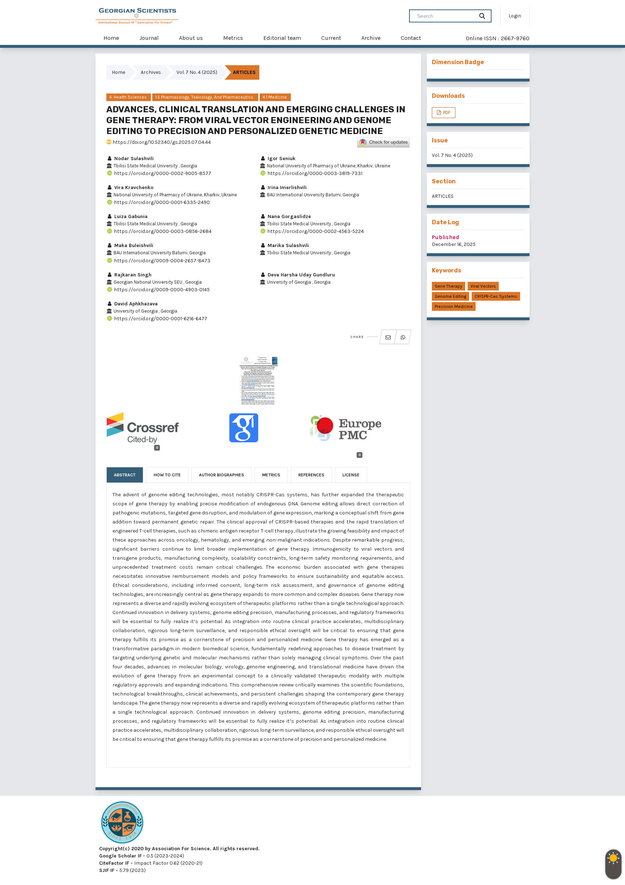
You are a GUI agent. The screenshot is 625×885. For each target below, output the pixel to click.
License (351, 474)
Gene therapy (448, 286)
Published (445, 237)
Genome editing (450, 296)
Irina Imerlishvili (286, 187)
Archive (370, 37)
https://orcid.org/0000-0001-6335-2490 (161, 202)
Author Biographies (221, 474)
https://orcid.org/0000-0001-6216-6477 (160, 319)
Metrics (233, 37)
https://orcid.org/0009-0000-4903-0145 (161, 290)
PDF (446, 112)
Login (515, 16)
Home (111, 37)
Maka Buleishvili (133, 245)
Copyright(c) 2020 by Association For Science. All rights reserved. (179, 849)
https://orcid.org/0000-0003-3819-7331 (314, 173)
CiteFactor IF (114, 863)
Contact (411, 37)
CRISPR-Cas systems (496, 296)
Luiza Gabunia (130, 216)
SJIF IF (106, 870)
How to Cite (167, 474)
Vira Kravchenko (133, 187)
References (311, 474)
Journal (149, 37)
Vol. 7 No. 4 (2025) (197, 72)
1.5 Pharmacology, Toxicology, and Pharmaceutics (204, 97)
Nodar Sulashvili (133, 158)
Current (331, 37)
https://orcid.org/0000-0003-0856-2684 (162, 231)
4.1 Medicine (275, 97)
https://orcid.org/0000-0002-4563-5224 (315, 231)
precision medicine (454, 306)
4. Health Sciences (128, 97)
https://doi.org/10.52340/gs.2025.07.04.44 (161, 142)
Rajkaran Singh (132, 275)
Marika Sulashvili (287, 245)
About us (191, 37)
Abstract (125, 474)
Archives (151, 72)
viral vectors (483, 286)
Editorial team (282, 37)
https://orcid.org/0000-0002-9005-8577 (162, 173)
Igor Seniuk (281, 158)
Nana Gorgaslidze (288, 216)
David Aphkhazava (135, 304)
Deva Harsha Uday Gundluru (300, 275)
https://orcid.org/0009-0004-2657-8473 (162, 261)
